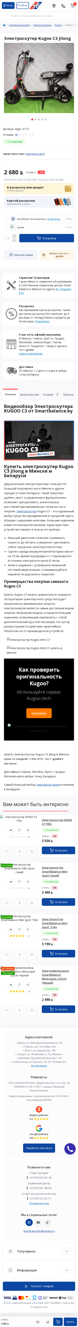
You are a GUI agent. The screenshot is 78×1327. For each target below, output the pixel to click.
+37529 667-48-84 (40, 1188)
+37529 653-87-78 (40, 1177)
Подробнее (42, 321)
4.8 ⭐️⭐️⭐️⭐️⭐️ (39, 1138)
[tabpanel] (39, 78)
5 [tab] (46, 119)
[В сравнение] (47, 1322)
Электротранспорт (19, 25)
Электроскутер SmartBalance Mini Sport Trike (54, 923)
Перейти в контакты (39, 1148)
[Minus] (14, 240)
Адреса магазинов (30, 353)
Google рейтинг (39, 1134)
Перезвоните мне (39, 1203)
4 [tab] (42, 119)
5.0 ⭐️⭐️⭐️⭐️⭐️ (39, 1119)
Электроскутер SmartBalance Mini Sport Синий (54, 871)
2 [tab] (36, 119)
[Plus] (14, 236)
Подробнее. (54, 219)
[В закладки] (37, 1322)
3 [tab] (39, 119)
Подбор (23, 5)
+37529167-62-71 (40, 1198)
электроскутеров (48, 784)
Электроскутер (26, 511)
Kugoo (58, 25)
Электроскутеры (42, 25)
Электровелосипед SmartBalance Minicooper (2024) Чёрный (55, 977)
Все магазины (39, 1065)
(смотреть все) (35, 154)
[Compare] (28, 830)
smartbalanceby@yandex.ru (39, 1231)
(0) (16, 134)
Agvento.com (41, 1307)
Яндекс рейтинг (39, 1115)
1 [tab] (32, 119)
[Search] (7, 16)
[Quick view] (11, 830)
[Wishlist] (19, 830)
